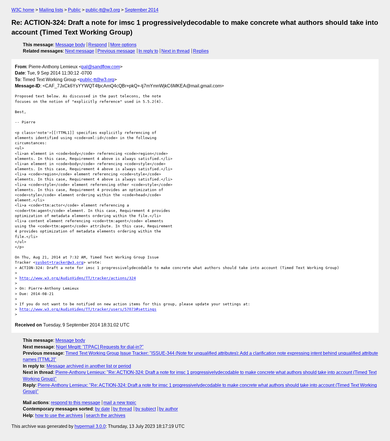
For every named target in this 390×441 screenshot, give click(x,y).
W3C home (22, 9)
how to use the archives (59, 415)
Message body (70, 44)
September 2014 (141, 9)
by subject (145, 408)
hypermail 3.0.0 (90, 426)
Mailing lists (51, 9)
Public (74, 9)
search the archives (105, 415)
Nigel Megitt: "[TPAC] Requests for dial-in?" (100, 346)
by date (102, 408)
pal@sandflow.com (100, 66)
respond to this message (75, 402)
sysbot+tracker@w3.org (59, 262)
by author (168, 408)
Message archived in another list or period (89, 366)
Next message (79, 51)
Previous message (116, 51)
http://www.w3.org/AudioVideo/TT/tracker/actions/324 (77, 278)
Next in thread (175, 51)
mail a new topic (119, 402)
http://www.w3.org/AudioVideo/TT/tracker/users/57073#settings (87, 309)
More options (123, 44)
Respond (97, 44)
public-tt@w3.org (103, 9)
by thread (122, 408)
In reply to (148, 51)
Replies (201, 51)
